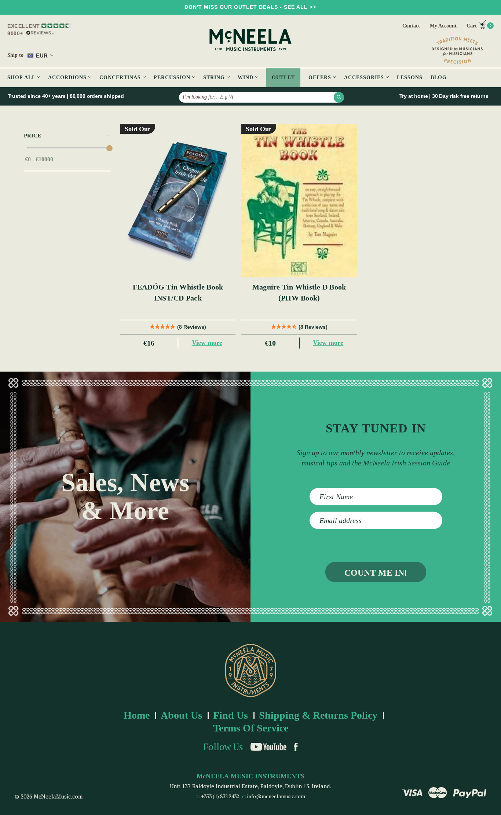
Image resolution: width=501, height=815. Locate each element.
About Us (181, 715)
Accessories (365, 77)
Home (137, 715)
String (215, 77)
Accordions (68, 77)
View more (207, 342)
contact (411, 26)
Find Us (230, 715)
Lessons (410, 77)
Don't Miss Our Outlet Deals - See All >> (250, 7)
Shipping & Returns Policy (318, 715)
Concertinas (121, 77)
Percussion (173, 77)
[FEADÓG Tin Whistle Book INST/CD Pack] (178, 200)
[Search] (339, 97)
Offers (320, 77)
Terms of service (250, 728)
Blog (439, 77)
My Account (443, 26)
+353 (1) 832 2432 (220, 796)
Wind (246, 77)
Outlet (283, 77)
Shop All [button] (22, 77)
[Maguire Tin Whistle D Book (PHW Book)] (299, 200)
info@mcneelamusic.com (276, 796)
